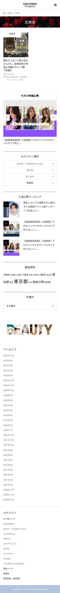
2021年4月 (8, 470)
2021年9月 (8, 450)
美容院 (30, 182)
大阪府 (42, 274)
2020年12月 (8, 489)
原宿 (30, 275)
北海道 (18, 275)
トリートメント (10, 543)
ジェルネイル (9, 533)
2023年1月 (8, 375)
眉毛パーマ (8, 568)
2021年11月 (8, 440)
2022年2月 (8, 425)
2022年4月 (8, 415)
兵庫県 (13, 275)
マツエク (29, 176)
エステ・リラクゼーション (29, 163)
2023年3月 (8, 365)
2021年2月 (8, 480)
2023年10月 (8, 355)
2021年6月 (8, 460)
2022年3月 (8, 420)
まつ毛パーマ (9, 518)
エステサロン (9, 523)
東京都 (21, 281)
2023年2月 (8, 370)
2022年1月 (8, 430)
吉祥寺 (35, 275)
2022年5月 (8, 410)
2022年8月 (8, 400)
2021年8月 (8, 455)
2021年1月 (8, 484)
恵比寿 (49, 275)
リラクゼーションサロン (13, 563)
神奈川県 (38, 282)
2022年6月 (8, 405)
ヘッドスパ (8, 553)
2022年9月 (8, 395)
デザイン (7, 538)
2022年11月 (8, 385)
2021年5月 (8, 465)
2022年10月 (8, 390)
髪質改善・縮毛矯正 (12, 578)
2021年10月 (8, 445)
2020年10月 (8, 499)
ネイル (30, 170)
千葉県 (25, 274)
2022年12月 (8, 380)
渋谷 (30, 282)
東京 (11, 282)
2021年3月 (8, 474)
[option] (30, 122)
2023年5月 (8, 360)
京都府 (6, 274)
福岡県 (48, 282)
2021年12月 (8, 435)
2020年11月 (8, 494)
